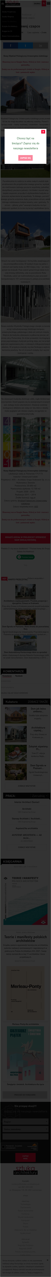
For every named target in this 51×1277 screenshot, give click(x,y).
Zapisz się (25, 157)
